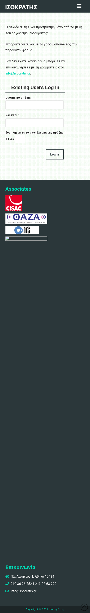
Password (12, 115)
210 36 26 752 (21, 584)
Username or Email (18, 97)
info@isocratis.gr (17, 73)
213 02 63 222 (46, 584)
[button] (79, 6)
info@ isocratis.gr (23, 591)
